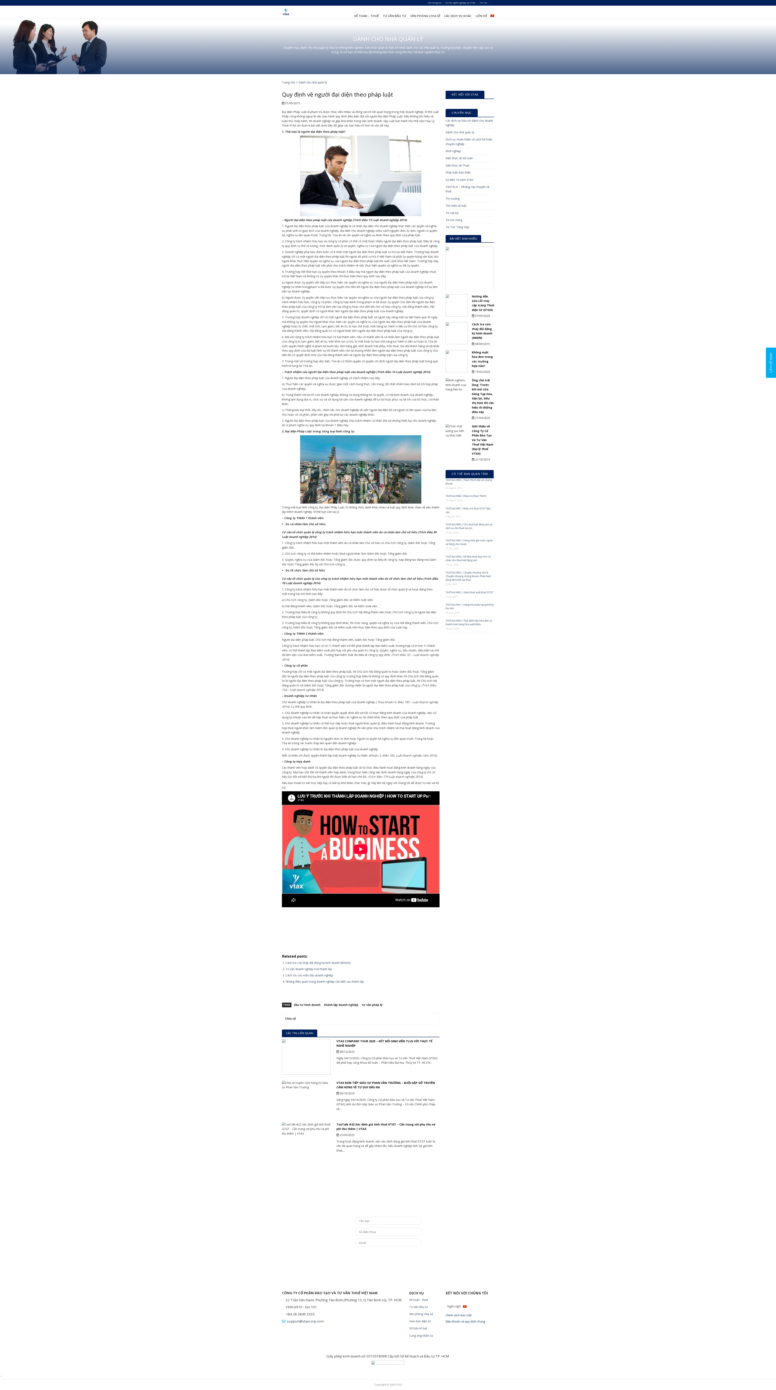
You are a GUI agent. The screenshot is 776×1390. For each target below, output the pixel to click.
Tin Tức (483, 2)
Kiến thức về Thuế (457, 165)
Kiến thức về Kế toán (459, 158)
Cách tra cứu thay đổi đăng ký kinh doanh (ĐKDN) (318, 963)
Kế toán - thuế (418, 1300)
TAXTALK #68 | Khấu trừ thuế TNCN (466, 496)
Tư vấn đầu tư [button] (394, 16)
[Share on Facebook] (298, 1018)
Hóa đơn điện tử (420, 1321)
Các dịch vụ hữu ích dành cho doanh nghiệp (469, 123)
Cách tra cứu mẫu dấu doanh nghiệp (309, 975)
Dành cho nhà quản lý (312, 82)
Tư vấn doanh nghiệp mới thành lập (309, 969)
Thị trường (453, 198)
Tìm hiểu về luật (456, 206)
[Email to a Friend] (308, 1018)
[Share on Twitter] (303, 1018)
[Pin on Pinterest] (312, 1018)
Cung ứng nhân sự (421, 1335)
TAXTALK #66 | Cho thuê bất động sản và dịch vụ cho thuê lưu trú (469, 526)
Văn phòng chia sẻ (425, 16)
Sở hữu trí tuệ (418, 1328)
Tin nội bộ (452, 213)
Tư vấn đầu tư (418, 1307)
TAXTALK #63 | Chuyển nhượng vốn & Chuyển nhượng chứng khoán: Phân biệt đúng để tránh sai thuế (468, 576)
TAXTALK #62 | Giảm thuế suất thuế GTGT (469, 592)
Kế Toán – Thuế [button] (366, 16)
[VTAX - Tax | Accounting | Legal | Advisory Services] (286, 12)
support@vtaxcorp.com (305, 1321)
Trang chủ (288, 82)
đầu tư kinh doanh (307, 1005)
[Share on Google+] (317, 1018)
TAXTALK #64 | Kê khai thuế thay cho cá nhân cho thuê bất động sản (468, 558)
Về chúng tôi (435, 2)
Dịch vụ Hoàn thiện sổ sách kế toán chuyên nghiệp (469, 141)
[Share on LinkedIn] (322, 1018)
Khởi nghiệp (453, 151)
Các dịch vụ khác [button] (457, 16)
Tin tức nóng (454, 220)
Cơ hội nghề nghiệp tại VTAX (460, 2)
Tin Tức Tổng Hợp (457, 227)
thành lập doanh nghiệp (341, 1005)
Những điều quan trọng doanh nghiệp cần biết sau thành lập (325, 981)
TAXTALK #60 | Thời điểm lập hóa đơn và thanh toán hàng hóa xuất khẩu (469, 622)
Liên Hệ (481, 16)
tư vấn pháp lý (372, 1005)
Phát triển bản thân (458, 172)
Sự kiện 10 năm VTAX (459, 180)
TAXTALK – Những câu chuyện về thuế (467, 189)
